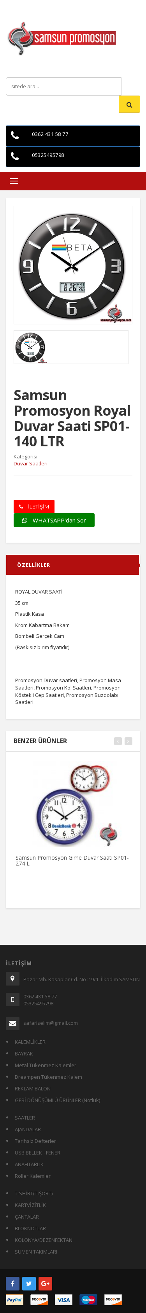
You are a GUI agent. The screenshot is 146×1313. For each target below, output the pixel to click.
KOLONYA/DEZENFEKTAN (43, 1239)
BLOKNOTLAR (30, 1228)
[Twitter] (29, 1283)
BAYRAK (24, 1053)
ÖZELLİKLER (33, 564)
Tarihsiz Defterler (35, 1140)
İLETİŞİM (38, 506)
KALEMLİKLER (30, 1041)
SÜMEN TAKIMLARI (36, 1251)
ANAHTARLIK (29, 1164)
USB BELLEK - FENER (37, 1152)
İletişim (77, 5)
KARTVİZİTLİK (30, 1205)
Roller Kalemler (33, 1175)
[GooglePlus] (45, 1283)
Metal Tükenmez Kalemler (45, 1065)
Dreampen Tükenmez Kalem (48, 1076)
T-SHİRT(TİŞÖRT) (34, 1193)
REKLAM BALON (33, 1088)
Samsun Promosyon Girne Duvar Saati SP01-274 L (72, 860)
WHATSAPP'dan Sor (58, 520)
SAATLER (25, 1117)
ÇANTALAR (27, 1216)
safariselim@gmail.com (50, 1022)
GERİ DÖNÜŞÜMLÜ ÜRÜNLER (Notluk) (57, 1100)
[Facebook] (12, 1283)
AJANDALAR (28, 1129)
